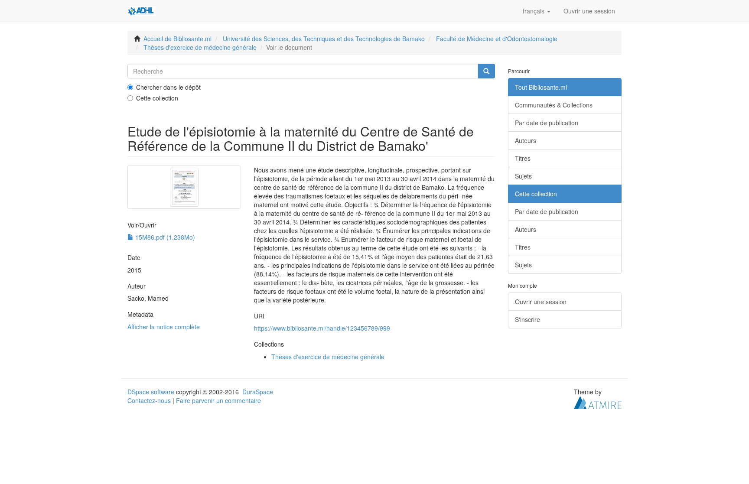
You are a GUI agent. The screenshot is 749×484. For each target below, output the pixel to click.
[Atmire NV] (598, 401)
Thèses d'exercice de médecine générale (200, 47)
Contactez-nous (149, 400)
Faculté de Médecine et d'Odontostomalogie (496, 38)
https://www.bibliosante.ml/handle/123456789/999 (322, 328)
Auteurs (525, 140)
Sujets (523, 176)
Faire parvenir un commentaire (218, 400)
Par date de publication (546, 122)
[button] (536, 11)
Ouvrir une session (541, 301)
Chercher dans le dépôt (168, 87)
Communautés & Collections (554, 105)
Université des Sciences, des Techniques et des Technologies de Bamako (324, 38)
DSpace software (150, 391)
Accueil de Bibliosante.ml (177, 38)
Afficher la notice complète (163, 326)
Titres (523, 158)
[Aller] (486, 71)
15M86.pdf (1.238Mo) (164, 237)
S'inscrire (527, 319)
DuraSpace (257, 391)
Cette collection (157, 98)
